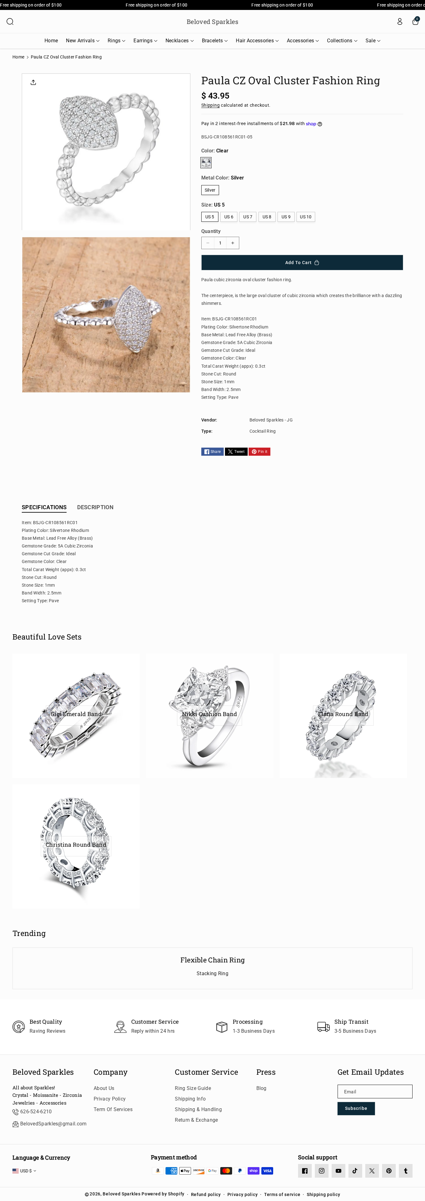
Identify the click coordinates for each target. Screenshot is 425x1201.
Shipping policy (323, 1194)
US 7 (247, 216)
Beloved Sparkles (43, 1072)
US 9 (286, 216)
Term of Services (113, 1109)
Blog (261, 1088)
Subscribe (356, 1108)
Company (111, 1072)
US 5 (209, 216)
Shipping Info (190, 1099)
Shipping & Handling (198, 1109)
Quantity (211, 231)
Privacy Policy (110, 1099)
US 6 (228, 216)
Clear (206, 162)
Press (266, 1072)
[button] (10, 21)
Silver (210, 190)
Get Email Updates (371, 1072)
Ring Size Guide (193, 1088)
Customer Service (206, 1072)
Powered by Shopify (163, 1193)
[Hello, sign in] (400, 21)
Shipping (210, 105)
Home (18, 56)
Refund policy (206, 1194)
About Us (104, 1088)
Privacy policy (242, 1194)
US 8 (267, 216)
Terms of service (282, 1194)
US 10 (306, 216)
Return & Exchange (196, 1120)
